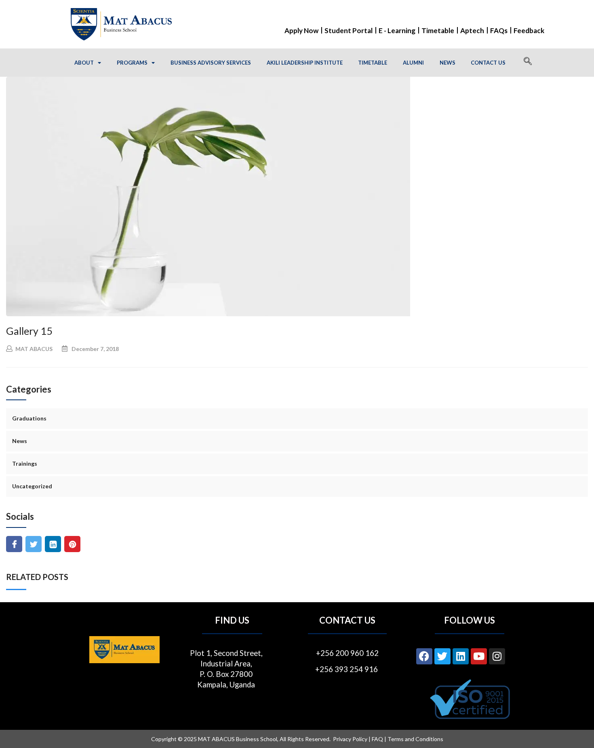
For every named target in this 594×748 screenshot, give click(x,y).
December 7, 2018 (95, 348)
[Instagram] (497, 656)
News (19, 440)
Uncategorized (32, 486)
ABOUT (84, 62)
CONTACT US (488, 62)
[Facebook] (424, 656)
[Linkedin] (461, 656)
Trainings (24, 463)
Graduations (29, 418)
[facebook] (14, 544)
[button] (528, 63)
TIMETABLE (372, 62)
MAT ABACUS (34, 348)
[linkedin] (53, 544)
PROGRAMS (132, 62)
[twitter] (34, 544)
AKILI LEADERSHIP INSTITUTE (305, 62)
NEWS (447, 62)
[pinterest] (72, 544)
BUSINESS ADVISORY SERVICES (211, 62)
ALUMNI (413, 62)
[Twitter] (442, 656)
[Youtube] (479, 656)
